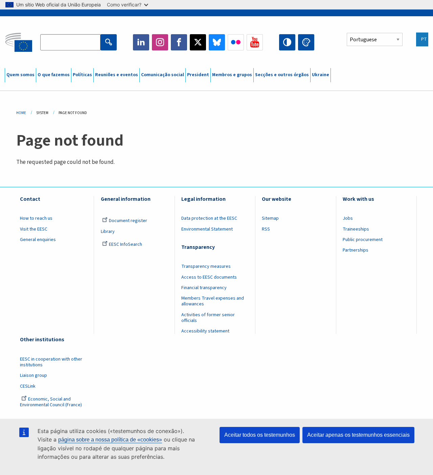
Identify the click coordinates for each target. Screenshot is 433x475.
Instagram (160, 42)
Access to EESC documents (209, 277)
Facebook (179, 42)
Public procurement (363, 239)
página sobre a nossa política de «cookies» (110, 439)
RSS (266, 229)
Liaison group (33, 375)
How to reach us (36, 218)
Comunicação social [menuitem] (162, 74)
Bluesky (217, 42)
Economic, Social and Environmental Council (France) (51, 402)
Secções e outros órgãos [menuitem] (282, 74)
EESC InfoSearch (125, 244)
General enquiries (38, 239)
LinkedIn (141, 42)
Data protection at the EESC (209, 218)
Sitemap (270, 218)
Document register (128, 220)
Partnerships (355, 250)
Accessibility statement (205, 331)
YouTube (255, 42)
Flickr (236, 42)
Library (108, 231)
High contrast (287, 42)
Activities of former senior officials (208, 317)
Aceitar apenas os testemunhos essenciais (358, 435)
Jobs (348, 218)
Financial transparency (204, 287)
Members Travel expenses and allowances (212, 301)
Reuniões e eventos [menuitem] (116, 74)
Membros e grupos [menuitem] (232, 74)
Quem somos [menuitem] (20, 74)
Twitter (198, 42)
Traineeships (356, 229)
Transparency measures (206, 266)
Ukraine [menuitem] (320, 74)
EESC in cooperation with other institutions (51, 362)
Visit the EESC (33, 229)
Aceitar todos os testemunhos (259, 435)
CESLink (28, 386)
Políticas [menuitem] (82, 74)
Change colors (306, 42)
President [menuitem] (198, 74)
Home (21, 112)
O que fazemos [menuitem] (54, 74)
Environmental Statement (207, 229)
